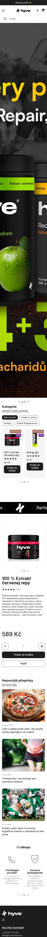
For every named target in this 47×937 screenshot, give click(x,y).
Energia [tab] (7, 423)
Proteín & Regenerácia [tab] (27, 423)
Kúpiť (23, 663)
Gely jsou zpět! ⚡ (23, 3)
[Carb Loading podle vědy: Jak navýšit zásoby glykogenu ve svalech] (23, 705)
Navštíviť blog (9, 684)
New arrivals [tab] (10, 417)
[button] (42, 10)
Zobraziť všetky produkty (15, 411)
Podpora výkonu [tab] (29, 417)
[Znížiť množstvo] (5, 646)
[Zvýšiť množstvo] (42, 646)
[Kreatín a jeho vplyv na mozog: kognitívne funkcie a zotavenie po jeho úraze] (23, 804)
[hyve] (23, 11)
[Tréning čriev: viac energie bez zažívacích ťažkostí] (23, 755)
